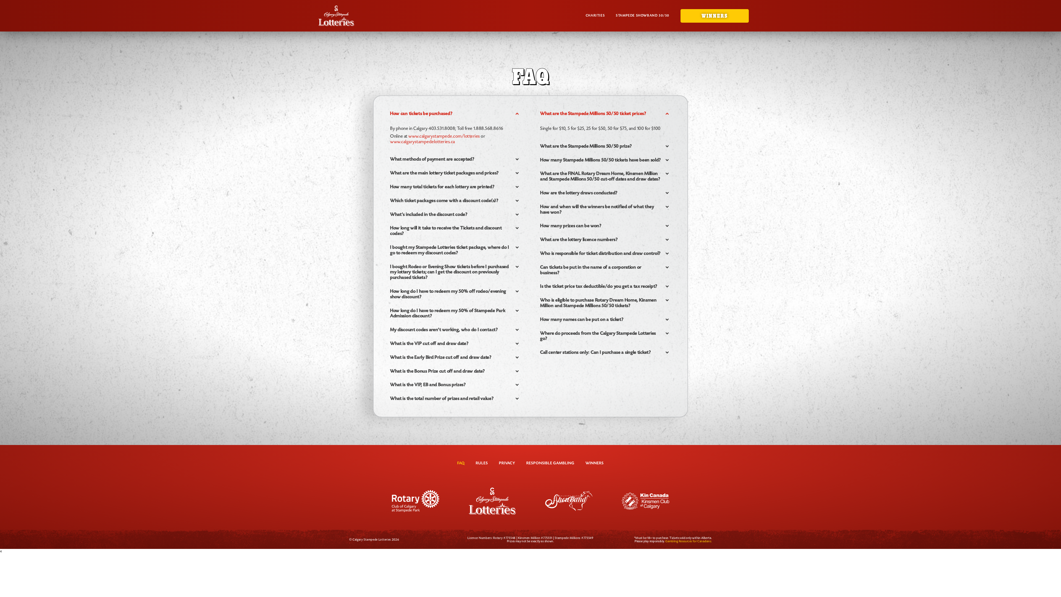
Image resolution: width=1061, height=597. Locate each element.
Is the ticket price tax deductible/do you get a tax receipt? (598, 286)
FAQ (461, 463)
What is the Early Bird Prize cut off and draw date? (441, 357)
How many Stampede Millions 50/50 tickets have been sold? (600, 160)
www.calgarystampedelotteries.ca (422, 142)
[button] (455, 114)
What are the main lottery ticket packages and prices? (444, 173)
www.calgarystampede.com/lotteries (444, 136)
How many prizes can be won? (571, 226)
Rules (482, 463)
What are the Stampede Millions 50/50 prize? (586, 146)
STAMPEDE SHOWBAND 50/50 (642, 15)
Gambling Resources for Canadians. (688, 541)
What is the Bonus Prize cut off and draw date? (437, 371)
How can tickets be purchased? (421, 113)
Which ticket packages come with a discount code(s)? (444, 200)
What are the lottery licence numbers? (579, 239)
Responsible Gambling (550, 463)
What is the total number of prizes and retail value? (441, 398)
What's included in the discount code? (429, 214)
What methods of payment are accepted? (432, 159)
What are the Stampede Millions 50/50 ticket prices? (593, 113)
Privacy (507, 463)
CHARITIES (595, 15)
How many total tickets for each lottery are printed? (442, 187)
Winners (594, 463)
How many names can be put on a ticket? (582, 319)
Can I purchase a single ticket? (595, 352)
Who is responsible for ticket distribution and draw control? (600, 253)
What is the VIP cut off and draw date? (429, 343)
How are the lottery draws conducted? (579, 193)
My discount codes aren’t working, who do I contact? (444, 330)
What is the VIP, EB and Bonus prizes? (428, 385)
